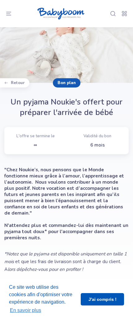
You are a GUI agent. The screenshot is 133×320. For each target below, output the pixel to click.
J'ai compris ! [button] (102, 299)
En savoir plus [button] (25, 310)
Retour (18, 83)
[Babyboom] (60, 13)
